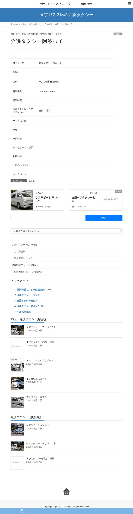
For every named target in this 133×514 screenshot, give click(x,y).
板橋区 (118, 34)
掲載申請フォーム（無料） (25, 265)
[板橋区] (22, 197)
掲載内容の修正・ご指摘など (28, 272)
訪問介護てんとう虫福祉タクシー (34, 289)
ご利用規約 (19, 251)
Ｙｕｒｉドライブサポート (40, 360)
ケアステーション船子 (37, 425)
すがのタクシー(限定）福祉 (40, 342)
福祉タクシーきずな (36, 397)
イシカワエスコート (36, 378)
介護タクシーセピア (27, 300)
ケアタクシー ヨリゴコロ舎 (41, 327)
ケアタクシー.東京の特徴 (24, 244)
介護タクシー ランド (28, 295)
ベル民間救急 (24, 311)
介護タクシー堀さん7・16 (30, 306)
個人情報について (23, 258)
